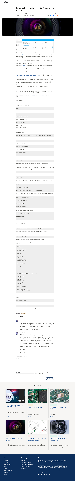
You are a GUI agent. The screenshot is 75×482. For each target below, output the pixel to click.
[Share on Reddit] (55, 15)
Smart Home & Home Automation (27, 464)
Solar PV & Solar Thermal (25, 466)
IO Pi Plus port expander (34, 61)
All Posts (6, 462)
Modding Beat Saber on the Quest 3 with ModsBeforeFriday (15, 406)
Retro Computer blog (8, 470)
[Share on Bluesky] (50, 15)
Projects (33, 2)
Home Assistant (19, 54)
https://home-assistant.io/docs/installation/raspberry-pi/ (27, 75)
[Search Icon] (70, 2)
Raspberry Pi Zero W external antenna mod (35, 408)
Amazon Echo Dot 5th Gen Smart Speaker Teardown (58, 439)
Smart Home (47, 2)
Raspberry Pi (23, 313)
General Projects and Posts (26, 462)
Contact (6, 474)
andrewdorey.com (41, 472)
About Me (6, 460)
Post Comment (50, 378)
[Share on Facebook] (53, 15)
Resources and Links (8, 464)
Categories (26, 2)
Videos (5, 468)
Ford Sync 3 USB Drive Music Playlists (14, 439)
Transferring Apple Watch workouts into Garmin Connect (37, 439)
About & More (55, 2)
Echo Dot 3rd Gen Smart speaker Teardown (58, 408)
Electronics (40, 2)
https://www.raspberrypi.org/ (39, 95)
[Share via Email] (57, 15)
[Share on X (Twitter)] (51, 15)
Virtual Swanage (50, 467)
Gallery (5, 466)
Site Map (6, 472)
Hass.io (24, 65)
